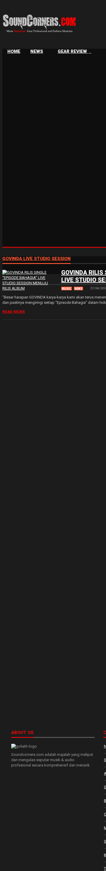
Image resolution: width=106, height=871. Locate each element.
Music (66, 288)
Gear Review (73, 51)
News (36, 51)
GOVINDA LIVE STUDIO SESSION (36, 259)
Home (13, 51)
